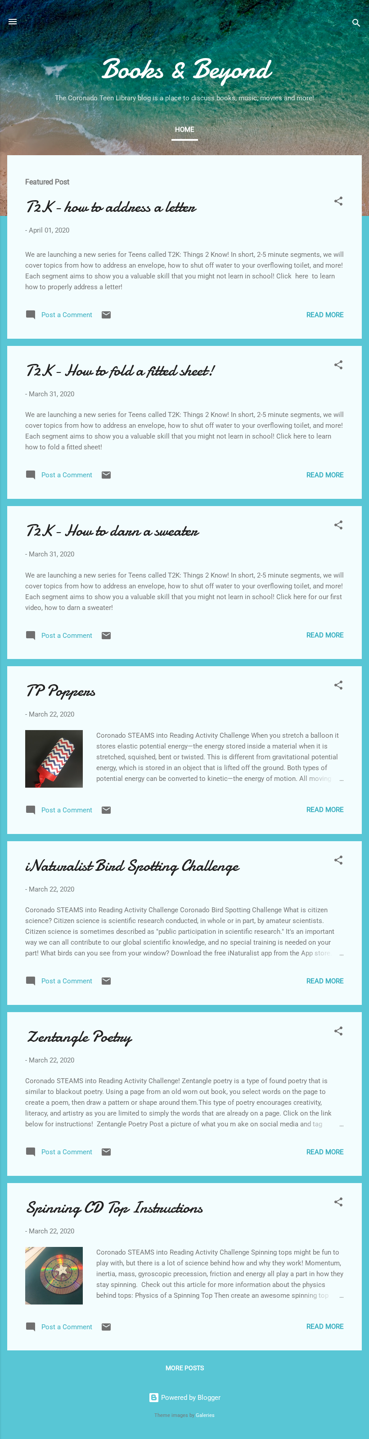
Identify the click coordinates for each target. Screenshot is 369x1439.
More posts (185, 1368)
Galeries (205, 1415)
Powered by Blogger (189, 1398)
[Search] (356, 24)
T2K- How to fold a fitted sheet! (119, 370)
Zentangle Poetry (78, 1037)
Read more (325, 315)
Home (184, 130)
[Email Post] (106, 318)
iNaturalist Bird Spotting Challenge (131, 866)
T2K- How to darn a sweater (111, 531)
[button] (338, 203)
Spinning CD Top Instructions (113, 1208)
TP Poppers (60, 691)
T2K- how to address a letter (110, 207)
